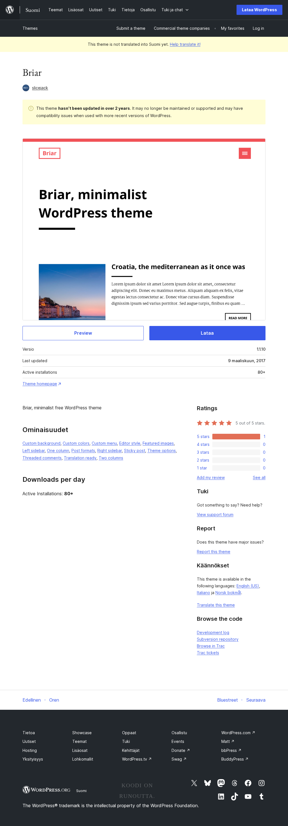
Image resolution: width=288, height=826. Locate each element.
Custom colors (76, 443)
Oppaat (129, 732)
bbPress (231, 750)
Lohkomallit (82, 759)
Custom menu (104, 443)
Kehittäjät (131, 750)
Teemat (79, 741)
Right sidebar (109, 450)
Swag (179, 759)
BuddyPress (235, 759)
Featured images (158, 443)
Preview (83, 333)
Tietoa (28, 732)
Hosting (29, 750)
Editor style (129, 443)
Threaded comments (42, 457)
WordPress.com (238, 732)
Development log (213, 632)
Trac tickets (208, 652)
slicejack (40, 87)
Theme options (161, 450)
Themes (30, 28)
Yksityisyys (32, 759)
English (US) (248, 585)
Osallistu (179, 732)
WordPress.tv (137, 759)
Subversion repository (217, 639)
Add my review (211, 477)
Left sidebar (33, 450)
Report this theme (213, 551)
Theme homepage (39, 383)
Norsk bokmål (228, 592)
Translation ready (80, 457)
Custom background (41, 443)
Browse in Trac (211, 646)
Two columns (111, 457)
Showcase (82, 732)
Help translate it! (185, 44)
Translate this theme (216, 605)
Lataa (207, 333)
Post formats (83, 450)
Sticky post (134, 450)
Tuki (126, 741)
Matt (228, 741)
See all (259, 477)
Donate (181, 750)
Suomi (81, 790)
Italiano (203, 592)
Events (178, 741)
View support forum (215, 514)
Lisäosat (79, 750)
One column (58, 450)
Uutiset (29, 741)
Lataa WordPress (259, 9)
